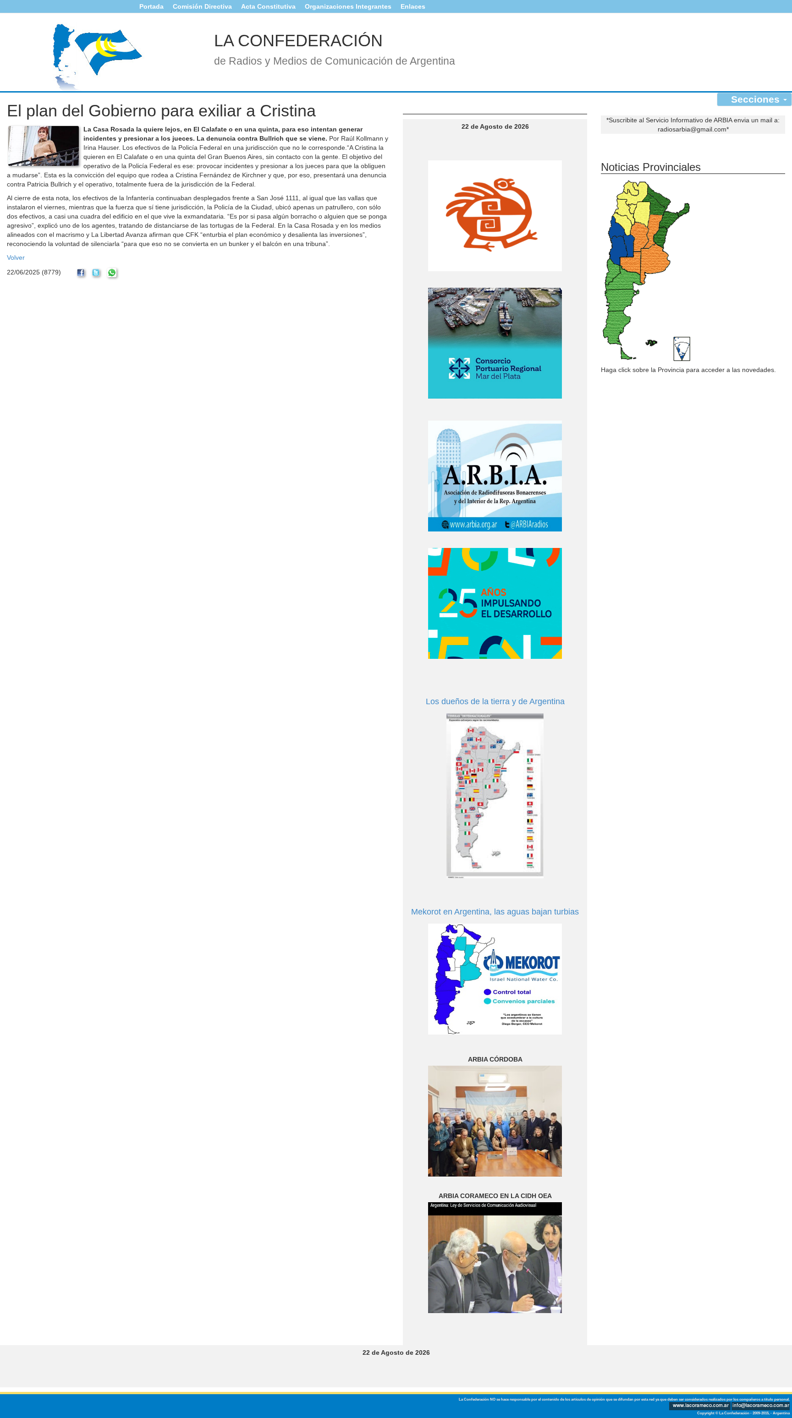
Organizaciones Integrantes (348, 6)
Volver (16, 257)
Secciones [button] (756, 99)
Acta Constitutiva (268, 6)
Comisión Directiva (202, 6)
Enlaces (413, 6)
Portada (151, 6)
